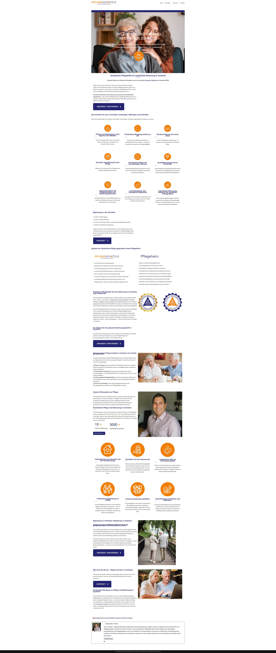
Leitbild (136, 651)
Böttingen (126, 299)
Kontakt (182, 3)
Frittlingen (101, 301)
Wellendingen (114, 299)
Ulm (101, 303)
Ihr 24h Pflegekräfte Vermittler (139, 613)
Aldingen (107, 301)
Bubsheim (112, 301)
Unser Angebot (155, 651)
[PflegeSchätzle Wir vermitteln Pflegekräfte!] (103, 3)
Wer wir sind (140, 651)
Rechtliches (125, 651)
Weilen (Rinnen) (122, 301)
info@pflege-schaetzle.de (102, 604)
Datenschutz (130, 651)
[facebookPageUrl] (104, 642)
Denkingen (148, 80)
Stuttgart (95, 303)
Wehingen (154, 80)
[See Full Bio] (111, 636)
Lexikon (159, 651)
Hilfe (148, 651)
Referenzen (145, 651)
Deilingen (120, 299)
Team (134, 651)
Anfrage (150, 651)
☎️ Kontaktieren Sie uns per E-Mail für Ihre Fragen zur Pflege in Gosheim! (112, 618)
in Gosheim (154, 613)
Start (161, 3)
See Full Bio (107, 635)
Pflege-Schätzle (123, 613)
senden (105, 217)
